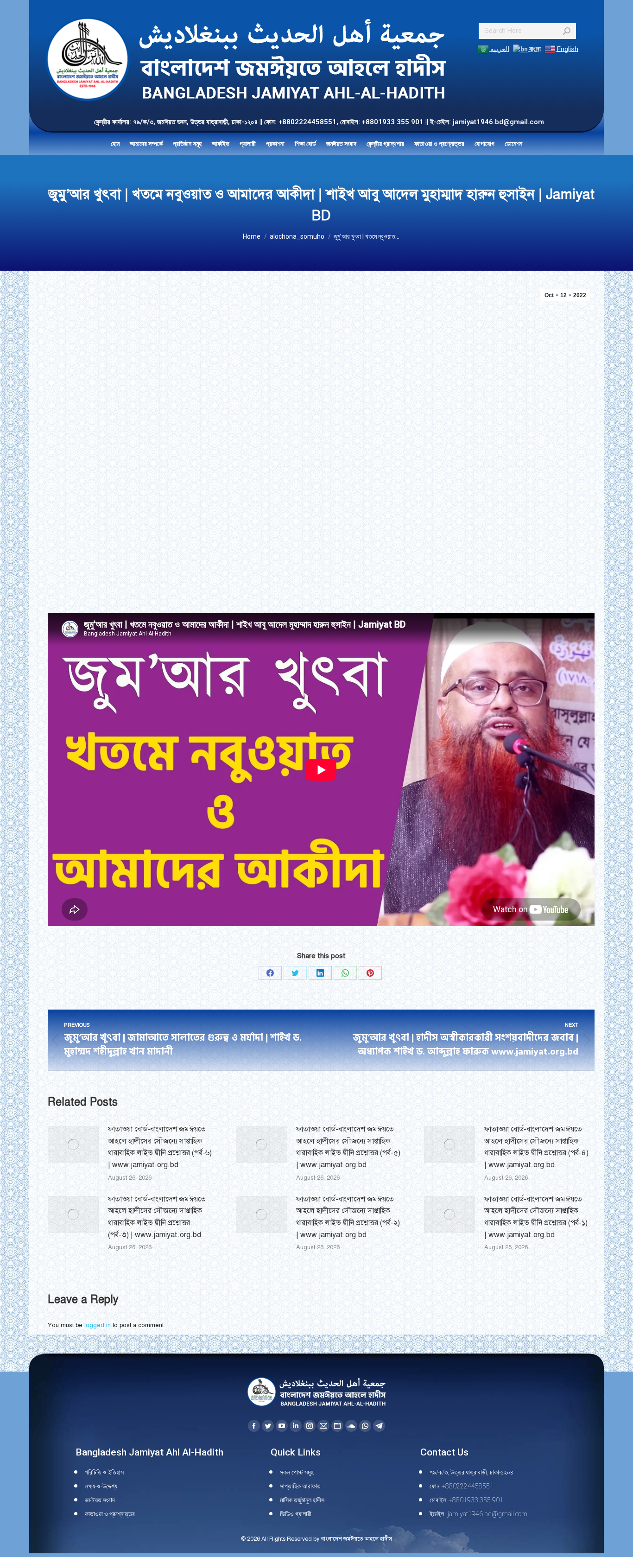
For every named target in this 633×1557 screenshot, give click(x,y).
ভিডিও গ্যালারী (295, 1514)
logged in (97, 1325)
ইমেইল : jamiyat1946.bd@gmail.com (478, 1514)
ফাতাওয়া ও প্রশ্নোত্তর (110, 1514)
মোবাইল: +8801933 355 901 (466, 1500)
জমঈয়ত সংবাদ (100, 1500)
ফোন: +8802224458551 (462, 1486)
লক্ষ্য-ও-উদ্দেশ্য (101, 1486)
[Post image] (73, 1144)
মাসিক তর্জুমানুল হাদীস (302, 1500)
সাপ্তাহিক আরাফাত (300, 1486)
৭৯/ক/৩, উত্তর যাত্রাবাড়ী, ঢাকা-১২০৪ (471, 1472)
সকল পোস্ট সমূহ (296, 1472)
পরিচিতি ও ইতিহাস (104, 1472)
